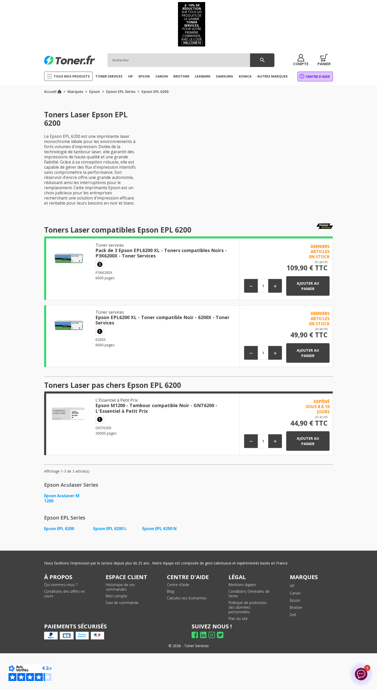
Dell (293, 614)
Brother (296, 607)
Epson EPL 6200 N (159, 528)
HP (292, 585)
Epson (295, 600)
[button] (301, 60)
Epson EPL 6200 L (110, 528)
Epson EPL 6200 (59, 528)
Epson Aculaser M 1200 (62, 498)
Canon (295, 593)
